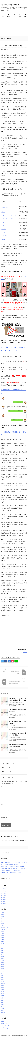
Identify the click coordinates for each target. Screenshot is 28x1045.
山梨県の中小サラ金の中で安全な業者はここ (11, 870)
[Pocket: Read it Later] (12, 661)
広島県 (2, 960)
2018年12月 (3, 897)
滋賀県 (2, 977)
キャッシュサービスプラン (8, 215)
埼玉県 (2, 931)
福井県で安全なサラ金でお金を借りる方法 (11, 872)
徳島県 (2, 962)
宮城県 (2, 939)
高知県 (2, 1008)
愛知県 (2, 966)
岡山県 (2, 954)
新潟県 (2, 968)
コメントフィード (5, 1025)
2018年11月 (3, 899)
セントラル (4, 207)
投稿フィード (4, 1023)
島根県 (2, 958)
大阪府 (2, 935)
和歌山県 (3, 929)
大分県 (2, 933)
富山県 (2, 944)
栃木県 (2, 973)
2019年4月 (3, 891)
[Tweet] (2, 661)
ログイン (3, 1021)
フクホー (3, 229)
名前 (2, 804)
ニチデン (3, 232)
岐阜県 (2, 952)
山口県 (2, 946)
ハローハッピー (5, 235)
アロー (3, 212)
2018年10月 (3, 901)
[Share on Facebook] (5, 661)
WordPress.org (4, 1028)
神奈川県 (3, 983)
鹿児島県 (3, 1012)
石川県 (2, 981)
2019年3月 (3, 893)
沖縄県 (2, 975)
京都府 (2, 914)
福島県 (2, 989)
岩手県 (2, 956)
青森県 (2, 1002)
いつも (3, 222)
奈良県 (2, 937)
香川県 (2, 1006)
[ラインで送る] (16, 661)
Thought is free (22, 1037)
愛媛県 (2, 964)
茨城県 (2, 996)
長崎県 (2, 998)
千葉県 (2, 925)
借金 (2, 919)
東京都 (2, 971)
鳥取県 (2, 1010)
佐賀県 (2, 916)
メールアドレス (5, 811)
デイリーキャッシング (7, 218)
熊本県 (2, 979)
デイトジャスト (16, 1042)
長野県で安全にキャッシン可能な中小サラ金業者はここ (14, 868)
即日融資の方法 (4, 927)
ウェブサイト (4, 817)
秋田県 (2, 991)
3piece (25, 652)
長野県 (20, 649)
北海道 (2, 923)
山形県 (2, 948)
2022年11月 (3, 889)
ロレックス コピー (4, 1040)
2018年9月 (3, 903)
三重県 (2, 912)
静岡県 (2, 1004)
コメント (3, 786)
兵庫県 (2, 921)
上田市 (25, 649)
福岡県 (2, 987)
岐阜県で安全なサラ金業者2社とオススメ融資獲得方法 (13, 866)
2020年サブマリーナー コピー (14, 1040)
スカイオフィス (5, 239)
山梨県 (2, 950)
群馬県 (2, 993)
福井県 (2, 985)
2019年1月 (3, 895)
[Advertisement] (14, 27)
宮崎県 (2, 941)
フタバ (3, 225)
